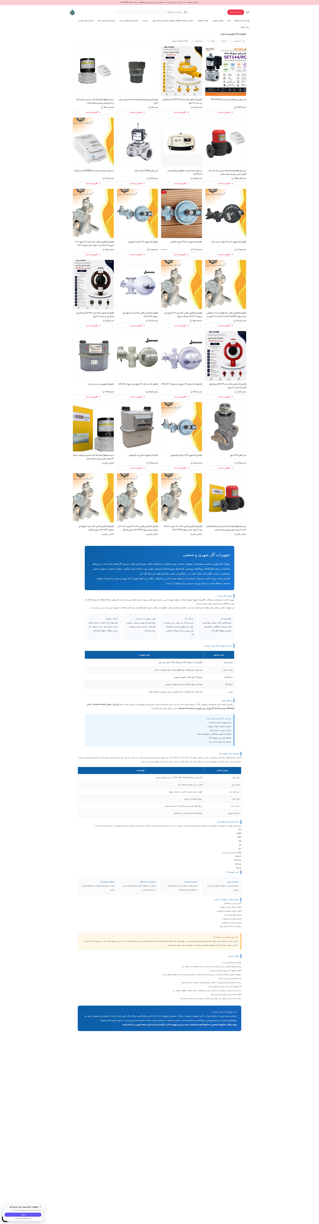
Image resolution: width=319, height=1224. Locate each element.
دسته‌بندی (199, 41)
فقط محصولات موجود (180, 41)
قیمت (212, 41)
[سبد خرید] (247, 12)
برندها (224, 41)
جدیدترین (237, 41)
